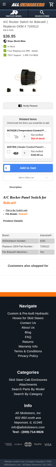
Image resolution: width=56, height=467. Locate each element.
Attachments (28, 384)
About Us (28, 327)
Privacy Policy (28, 356)
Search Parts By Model (28, 389)
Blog (28, 332)
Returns (28, 341)
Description (16, 187)
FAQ (28, 337)
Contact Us (28, 323)
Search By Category (28, 394)
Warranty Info (28, 346)
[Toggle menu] (4, 4)
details (35, 51)
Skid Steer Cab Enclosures (28, 379)
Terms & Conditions (28, 351)
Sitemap (28, 360)
